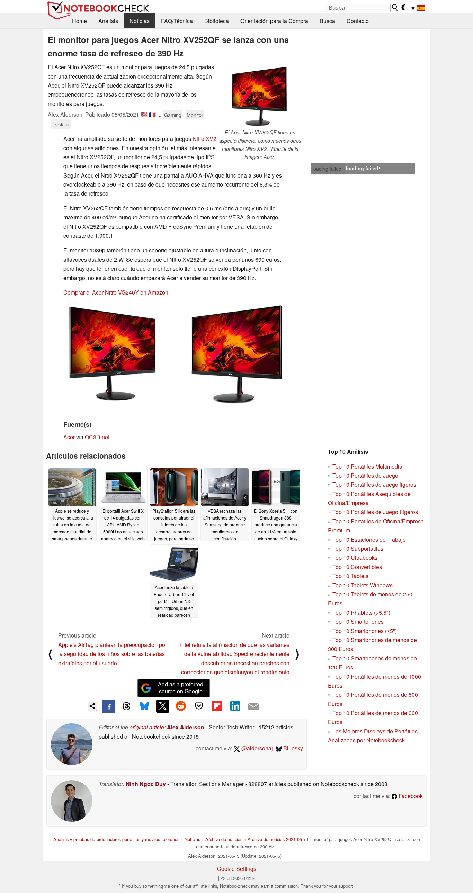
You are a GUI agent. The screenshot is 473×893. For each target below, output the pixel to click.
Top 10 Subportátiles (357, 548)
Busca (327, 21)
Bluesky (292, 748)
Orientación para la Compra (274, 21)
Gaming (172, 114)
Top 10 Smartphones (358, 621)
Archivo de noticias (223, 839)
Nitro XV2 (204, 139)
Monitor (195, 114)
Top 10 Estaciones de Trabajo (369, 539)
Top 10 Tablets (350, 576)
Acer (69, 437)
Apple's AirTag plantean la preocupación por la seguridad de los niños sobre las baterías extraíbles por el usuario (112, 654)
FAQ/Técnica (177, 21)
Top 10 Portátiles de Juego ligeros (374, 484)
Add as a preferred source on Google (180, 687)
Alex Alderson (185, 727)
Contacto (358, 21)
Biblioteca (216, 21)
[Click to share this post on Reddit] (180, 706)
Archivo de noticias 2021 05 (275, 839)
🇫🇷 (152, 114)
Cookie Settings (236, 869)
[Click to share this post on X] (162, 706)
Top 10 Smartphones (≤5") (364, 631)
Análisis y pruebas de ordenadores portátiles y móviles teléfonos (116, 839)
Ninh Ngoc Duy (146, 784)
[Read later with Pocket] (199, 706)
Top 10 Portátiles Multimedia (367, 466)
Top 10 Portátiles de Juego (365, 475)
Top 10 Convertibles (357, 567)
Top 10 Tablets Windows (362, 585)
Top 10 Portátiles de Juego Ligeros (375, 512)
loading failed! (327, 168)
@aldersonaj (256, 748)
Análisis (108, 21)
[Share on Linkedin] (235, 706)
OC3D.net (97, 437)
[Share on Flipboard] (217, 706)
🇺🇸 (144, 114)
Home (79, 21)
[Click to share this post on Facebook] (108, 706)
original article (147, 727)
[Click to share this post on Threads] (126, 706)
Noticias (140, 21)
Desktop (61, 124)
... (159, 114)
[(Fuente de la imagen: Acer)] (174, 354)
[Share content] (92, 706)
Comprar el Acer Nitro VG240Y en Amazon (115, 292)
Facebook (410, 796)
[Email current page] (253, 706)
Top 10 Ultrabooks (354, 557)
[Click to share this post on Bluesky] (144, 706)
